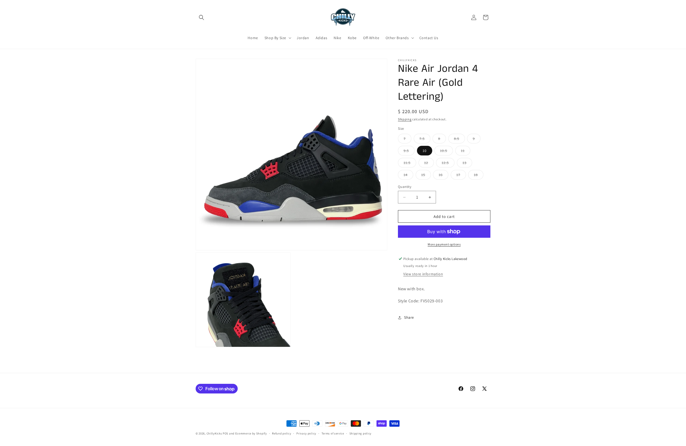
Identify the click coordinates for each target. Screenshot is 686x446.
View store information (423, 274)
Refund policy (281, 433)
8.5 (459, 139)
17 (461, 176)
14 (408, 176)
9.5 (409, 151)
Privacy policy (306, 433)
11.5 (410, 164)
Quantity (404, 186)
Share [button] (409, 317)
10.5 (446, 151)
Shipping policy (360, 433)
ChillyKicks (214, 433)
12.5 (448, 164)
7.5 (424, 139)
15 (426, 176)
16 (443, 176)
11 (465, 151)
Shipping (405, 119)
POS (225, 433)
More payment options (444, 244)
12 (429, 164)
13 (467, 164)
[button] (201, 17)
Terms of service (333, 433)
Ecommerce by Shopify (251, 433)
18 (478, 176)
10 (425, 150)
